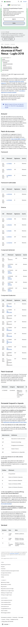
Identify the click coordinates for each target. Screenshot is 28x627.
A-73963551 (9, 230)
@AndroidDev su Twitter (6, 584)
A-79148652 (9, 163)
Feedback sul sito (14, 619)
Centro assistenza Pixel (5, 602)
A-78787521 (9, 236)
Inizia (14, 23)
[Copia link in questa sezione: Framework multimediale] (17, 183)
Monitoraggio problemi (5, 612)
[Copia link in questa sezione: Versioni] (8, 525)
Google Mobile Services (6, 608)
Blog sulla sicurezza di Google (7, 588)
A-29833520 (9, 175)
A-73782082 (9, 219)
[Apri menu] (2, 1)
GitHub (2, 577)
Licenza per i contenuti (14, 553)
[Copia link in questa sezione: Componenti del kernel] (16, 250)
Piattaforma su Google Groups (7, 590)
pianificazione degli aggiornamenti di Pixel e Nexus (15, 422)
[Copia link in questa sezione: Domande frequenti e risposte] (25, 403)
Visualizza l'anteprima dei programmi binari (10, 570)
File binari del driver (5, 574)
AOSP (2, 44)
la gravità (23, 139)
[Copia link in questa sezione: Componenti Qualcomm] (16, 295)
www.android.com (5, 606)
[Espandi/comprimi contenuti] (10, 58)
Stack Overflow (4, 610)
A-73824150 (9, 224)
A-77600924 (9, 242)
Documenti (7, 44)
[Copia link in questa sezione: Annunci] (8, 114)
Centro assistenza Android (6, 600)
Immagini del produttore (6, 572)
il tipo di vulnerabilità (15, 139)
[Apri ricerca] (18, 1)
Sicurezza (13, 44)
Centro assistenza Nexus (6, 604)
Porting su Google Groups (6, 594)
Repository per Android (5, 564)
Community (15, 617)
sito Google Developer (6, 503)
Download (3, 568)
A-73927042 (9, 194)
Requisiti (2, 566)
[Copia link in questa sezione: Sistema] (7, 207)
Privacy (7, 619)
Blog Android (3, 586)
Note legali (21, 617)
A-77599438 (9, 200)
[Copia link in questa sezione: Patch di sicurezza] (15, 131)
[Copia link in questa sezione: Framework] (9, 152)
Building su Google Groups (6, 592)
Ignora (14, 19)
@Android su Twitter (5, 582)
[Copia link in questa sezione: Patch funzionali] (14, 372)
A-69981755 (9, 169)
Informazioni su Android (6, 617)
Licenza (3, 619)
